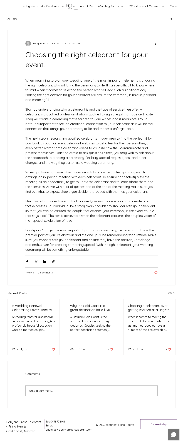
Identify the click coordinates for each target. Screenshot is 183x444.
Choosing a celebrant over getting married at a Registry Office (149, 308)
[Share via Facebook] (27, 261)
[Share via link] (53, 261)
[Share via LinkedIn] (44, 261)
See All (171, 292)
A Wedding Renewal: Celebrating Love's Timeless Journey (32, 308)
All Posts (13, 18)
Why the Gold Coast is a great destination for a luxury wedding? (91, 308)
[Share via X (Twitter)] (36, 261)
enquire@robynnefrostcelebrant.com (69, 429)
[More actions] (155, 43)
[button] (171, 19)
